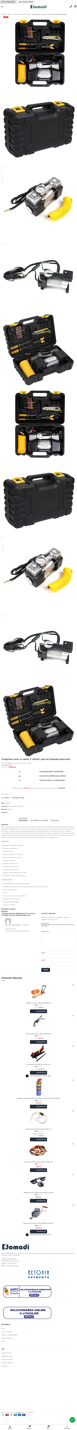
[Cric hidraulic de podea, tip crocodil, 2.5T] (38, 1053)
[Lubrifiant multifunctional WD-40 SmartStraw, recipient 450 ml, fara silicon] (38, 1087)
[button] (38, 1011)
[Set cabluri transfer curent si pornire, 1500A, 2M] (38, 1150)
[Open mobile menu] (2, 7)
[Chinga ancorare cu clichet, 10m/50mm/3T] (38, 991)
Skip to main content (26, 2)
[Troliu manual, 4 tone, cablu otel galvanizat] (38, 1022)
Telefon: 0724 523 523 (9, 1263)
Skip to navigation (8, 2)
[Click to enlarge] (5, 1413)
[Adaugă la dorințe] (73, 985)
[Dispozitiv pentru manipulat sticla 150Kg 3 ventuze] (38, 1181)
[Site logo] (38, 6)
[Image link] (15, 1247)
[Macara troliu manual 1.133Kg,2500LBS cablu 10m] (38, 1212)
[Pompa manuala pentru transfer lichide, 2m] (38, 1117)
